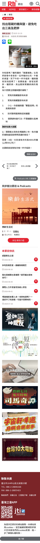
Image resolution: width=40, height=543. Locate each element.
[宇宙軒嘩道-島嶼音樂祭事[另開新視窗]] (20, 425)
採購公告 (13, 495)
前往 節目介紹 (18, 240)
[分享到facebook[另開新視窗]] (4, 42)
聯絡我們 (4, 495)
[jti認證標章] (19, 512)
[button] (4, 3)
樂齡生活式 (6, 33)
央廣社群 (32, 495)
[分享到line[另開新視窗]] (9, 42)
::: (3, 14)
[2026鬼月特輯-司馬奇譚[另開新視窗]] (20, 399)
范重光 (16, 231)
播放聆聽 (9, 18)
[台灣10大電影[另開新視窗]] (20, 451)
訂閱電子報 (23, 495)
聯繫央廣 (6, 478)
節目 (10, 14)
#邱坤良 (12, 9)
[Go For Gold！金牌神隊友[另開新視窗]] (20, 321)
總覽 (4, 9)
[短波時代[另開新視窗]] (20, 347)
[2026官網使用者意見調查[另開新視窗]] (20, 373)
